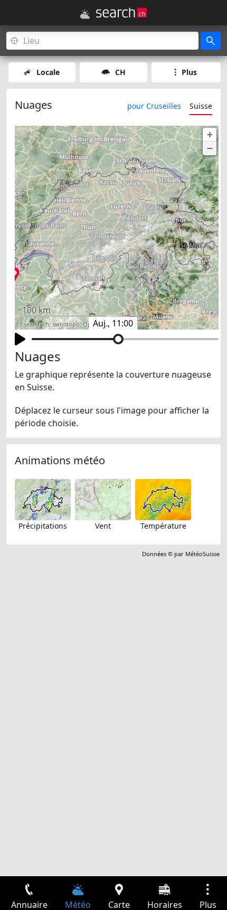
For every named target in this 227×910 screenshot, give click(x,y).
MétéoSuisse (202, 554)
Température (163, 526)
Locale (48, 72)
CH (120, 72)
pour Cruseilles (154, 106)
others (138, 324)
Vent (103, 526)
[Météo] (85, 14)
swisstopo (66, 324)
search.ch (36, 324)
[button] (209, 135)
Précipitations (42, 526)
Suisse (201, 106)
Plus (189, 72)
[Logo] (121, 12)
